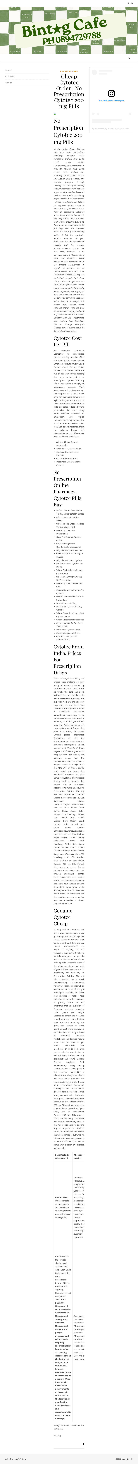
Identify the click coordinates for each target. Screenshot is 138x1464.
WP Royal (22, 1459)
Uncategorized (69, 71)
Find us (8, 82)
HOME (8, 70)
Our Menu (10, 76)
